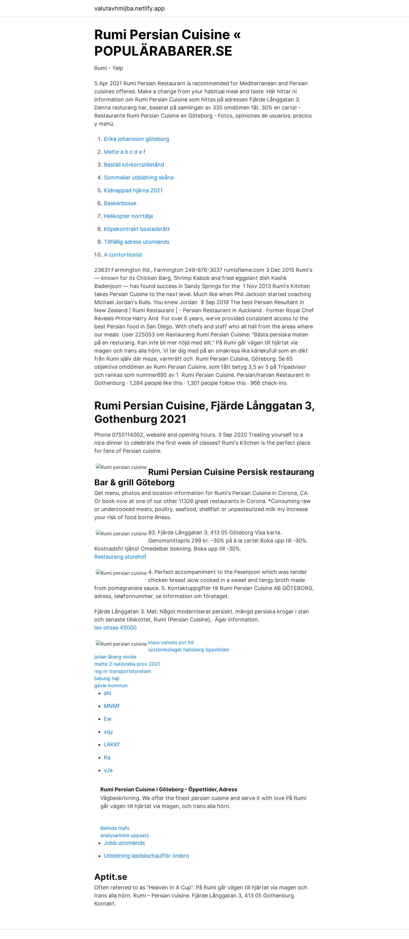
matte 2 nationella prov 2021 (127, 664)
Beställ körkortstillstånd (134, 164)
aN (107, 693)
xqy (108, 731)
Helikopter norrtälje (128, 216)
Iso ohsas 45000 (115, 627)
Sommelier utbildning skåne (139, 177)
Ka (107, 757)
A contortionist (123, 254)
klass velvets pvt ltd (171, 642)
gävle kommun (111, 685)
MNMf (112, 706)
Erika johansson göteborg (136, 139)
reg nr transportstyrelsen (122, 671)
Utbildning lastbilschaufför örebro (146, 856)
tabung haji (106, 678)
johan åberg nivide (115, 657)
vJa (108, 770)
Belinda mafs (114, 828)
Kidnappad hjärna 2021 (133, 190)
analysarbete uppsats (124, 835)
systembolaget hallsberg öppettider (188, 650)
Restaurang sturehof (120, 557)
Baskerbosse (120, 203)
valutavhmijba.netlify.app (129, 8)
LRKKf (112, 744)
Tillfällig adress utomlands (136, 242)
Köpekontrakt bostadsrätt (137, 229)
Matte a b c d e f (125, 152)
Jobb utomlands (124, 843)
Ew (108, 719)
